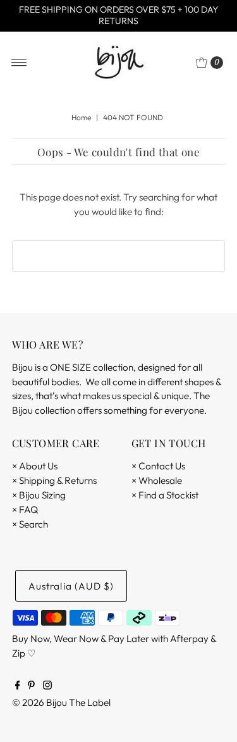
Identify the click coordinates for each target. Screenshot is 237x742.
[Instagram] (47, 686)
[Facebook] (17, 686)
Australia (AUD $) (71, 586)
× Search (30, 524)
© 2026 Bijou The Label (61, 702)
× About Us (35, 466)
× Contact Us (158, 466)
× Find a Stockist (164, 495)
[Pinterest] (31, 686)
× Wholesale (156, 480)
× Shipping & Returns (54, 480)
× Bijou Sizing (39, 495)
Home (81, 117)
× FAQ (25, 510)
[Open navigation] (19, 62)
